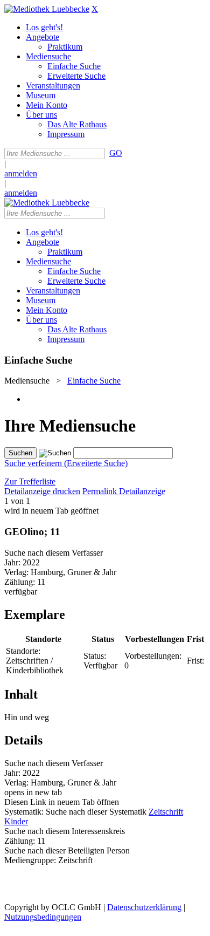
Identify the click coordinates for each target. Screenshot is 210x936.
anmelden (20, 173)
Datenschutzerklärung (144, 907)
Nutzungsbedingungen (42, 916)
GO (115, 153)
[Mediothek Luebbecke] (46, 8)
